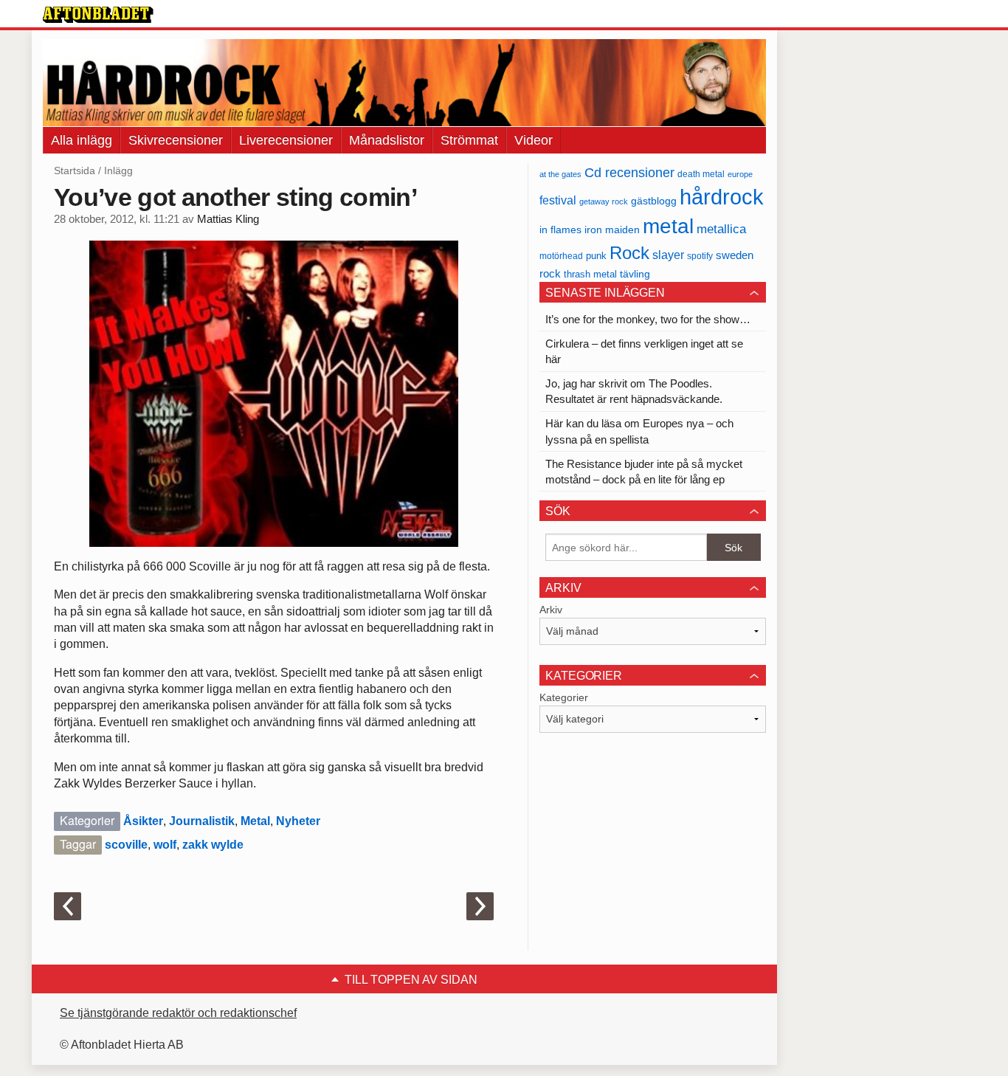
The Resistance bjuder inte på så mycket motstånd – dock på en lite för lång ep (643, 472)
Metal (255, 821)
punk (596, 255)
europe (740, 174)
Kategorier (563, 697)
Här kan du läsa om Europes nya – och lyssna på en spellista (639, 431)
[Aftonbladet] (98, 15)
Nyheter (298, 821)
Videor (533, 140)
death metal (701, 174)
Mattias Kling (228, 219)
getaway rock (603, 201)
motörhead (561, 256)
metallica (721, 228)
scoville (126, 844)
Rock (629, 253)
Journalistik (202, 821)
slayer (668, 255)
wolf (164, 844)
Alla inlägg (81, 140)
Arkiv (550, 609)
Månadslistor (386, 140)
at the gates (560, 174)
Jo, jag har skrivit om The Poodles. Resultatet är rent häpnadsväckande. (633, 391)
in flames (560, 229)
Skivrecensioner (175, 140)
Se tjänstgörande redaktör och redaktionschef (178, 1013)
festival (557, 200)
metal (668, 226)
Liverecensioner (286, 140)
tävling (635, 274)
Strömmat (469, 140)
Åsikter (143, 821)
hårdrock (722, 196)
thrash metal (590, 274)
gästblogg (654, 201)
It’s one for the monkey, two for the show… (647, 319)
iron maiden (612, 229)
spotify (700, 256)
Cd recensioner (629, 172)
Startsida (74, 170)
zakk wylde (213, 844)
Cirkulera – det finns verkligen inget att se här (644, 351)
